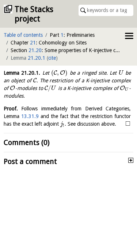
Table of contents (23, 35)
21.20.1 (36, 58)
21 (33, 43)
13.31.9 (30, 116)
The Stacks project (34, 14)
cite (52, 58)
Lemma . (22, 73)
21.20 (35, 50)
